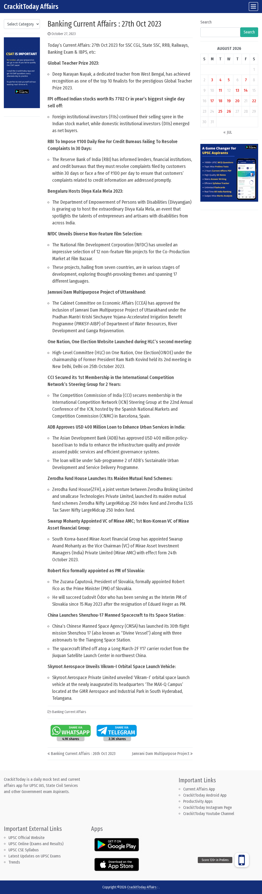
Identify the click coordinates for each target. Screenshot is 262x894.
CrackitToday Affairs (31, 6)
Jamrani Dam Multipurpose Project (160, 753)
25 (220, 111)
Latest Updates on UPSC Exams (34, 856)
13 (237, 90)
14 (246, 90)
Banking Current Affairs (69, 712)
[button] (242, 860)
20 (237, 100)
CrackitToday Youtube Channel (208, 813)
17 (212, 100)
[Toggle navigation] (253, 6)
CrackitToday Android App (204, 795)
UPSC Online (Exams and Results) (35, 843)
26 (229, 111)
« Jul (227, 132)
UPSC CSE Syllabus (24, 849)
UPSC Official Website (26, 837)
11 (220, 90)
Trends (14, 862)
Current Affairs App (199, 789)
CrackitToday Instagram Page (207, 807)
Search (206, 22)
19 (229, 100)
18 (220, 100)
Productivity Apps (198, 801)
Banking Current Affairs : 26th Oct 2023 (83, 753)
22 (254, 100)
